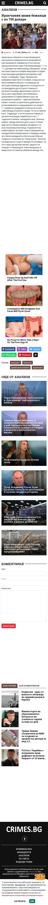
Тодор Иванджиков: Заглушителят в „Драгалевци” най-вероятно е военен (24, 400)
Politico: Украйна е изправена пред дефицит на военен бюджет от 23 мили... (34, 754)
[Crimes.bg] (24, 829)
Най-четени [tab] (9, 686)
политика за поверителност (29, 895)
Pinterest (26, 355)
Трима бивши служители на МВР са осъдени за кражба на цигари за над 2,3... (34, 736)
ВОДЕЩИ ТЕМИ (24, 862)
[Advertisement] (24, 178)
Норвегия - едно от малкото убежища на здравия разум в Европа (33, 695)
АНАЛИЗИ (9, 9)
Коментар (6, 588)
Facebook (9, 349)
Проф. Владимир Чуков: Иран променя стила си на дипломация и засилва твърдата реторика (24, 489)
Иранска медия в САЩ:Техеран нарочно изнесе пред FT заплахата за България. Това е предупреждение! (22, 548)
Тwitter (36, 349)
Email (3, 579)
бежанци (28, 362)
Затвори (19, 901)
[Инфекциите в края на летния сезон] (24, 453)
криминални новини (20, 367)
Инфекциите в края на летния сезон (21, 461)
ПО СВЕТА (24, 858)
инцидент (15, 362)
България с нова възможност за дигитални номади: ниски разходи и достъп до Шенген (22, 519)
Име (4, 569)
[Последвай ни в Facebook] (24, 838)
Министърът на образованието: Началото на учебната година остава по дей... (32, 716)
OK (32, 901)
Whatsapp (10, 355)
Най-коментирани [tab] (29, 686)
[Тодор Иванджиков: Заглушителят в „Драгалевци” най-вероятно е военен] (24, 393)
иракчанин (38, 367)
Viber (23, 349)
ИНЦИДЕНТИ (24, 852)
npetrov (7, 52)
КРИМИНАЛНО (24, 849)
